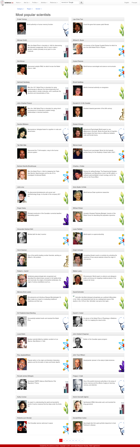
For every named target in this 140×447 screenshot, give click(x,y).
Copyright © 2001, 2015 (67, 446)
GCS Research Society (81, 446)
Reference (53, 2)
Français (134, 2)
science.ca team (54, 446)
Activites (43, 2)
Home (18, 2)
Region (29, 9)
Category (20, 9)
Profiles (34, 2)
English (127, 2)
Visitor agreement (94, 446)
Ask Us (26, 2)
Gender (38, 9)
